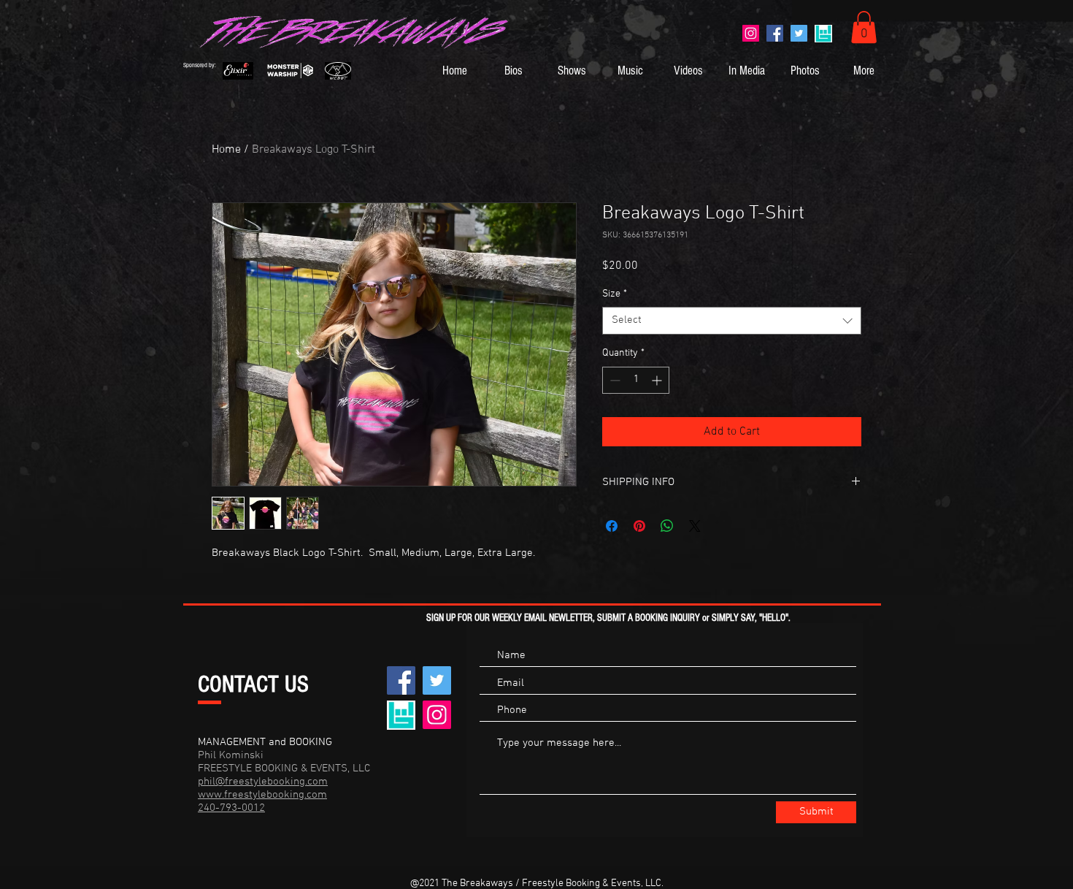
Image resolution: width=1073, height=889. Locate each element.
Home (226, 149)
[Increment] (658, 380)
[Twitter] (799, 33)
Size (614, 294)
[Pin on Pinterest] (639, 526)
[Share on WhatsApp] (667, 526)
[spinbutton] (636, 380)
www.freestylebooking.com (262, 794)
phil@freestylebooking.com (263, 781)
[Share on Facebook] (611, 526)
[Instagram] (750, 33)
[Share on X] (695, 526)
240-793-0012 (231, 807)
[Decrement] (613, 380)
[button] (863, 27)
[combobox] (731, 321)
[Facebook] (774, 33)
